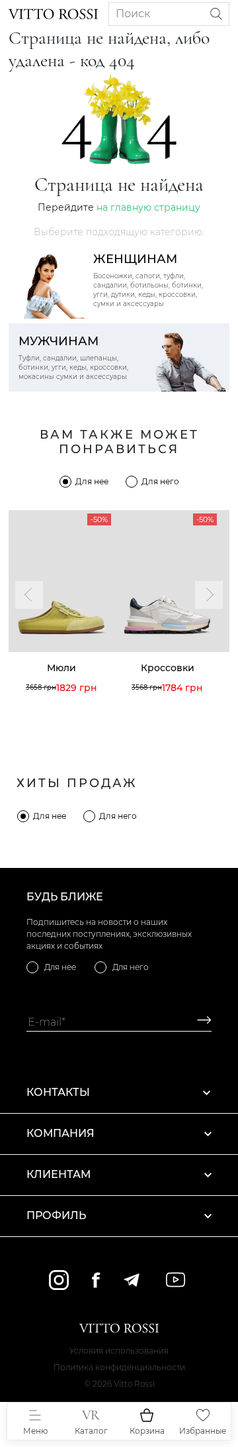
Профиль (56, 1215)
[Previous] (29, 595)
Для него (160, 481)
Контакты (58, 1092)
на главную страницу (148, 207)
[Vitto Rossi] (53, 14)
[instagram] (59, 1280)
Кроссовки (167, 668)
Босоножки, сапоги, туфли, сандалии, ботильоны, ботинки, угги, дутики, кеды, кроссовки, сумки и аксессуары (148, 280)
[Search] (216, 14)
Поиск (133, 13)
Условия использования (119, 1351)
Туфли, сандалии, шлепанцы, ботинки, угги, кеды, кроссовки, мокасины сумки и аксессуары (73, 357)
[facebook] (95, 1279)
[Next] (209, 595)
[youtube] (175, 1279)
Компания (60, 1133)
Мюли (61, 668)
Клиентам (58, 1174)
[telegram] (131, 1280)
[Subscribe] (199, 1022)
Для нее (91, 481)
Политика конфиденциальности (119, 1367)
